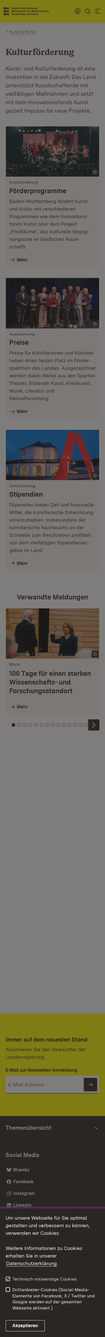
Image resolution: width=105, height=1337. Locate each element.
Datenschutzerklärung (31, 1263)
